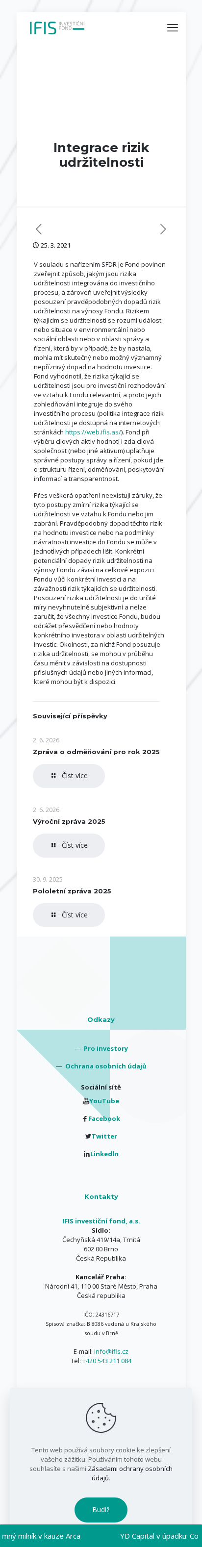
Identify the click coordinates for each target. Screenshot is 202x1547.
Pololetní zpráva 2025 (72, 891)
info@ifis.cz (111, 1351)
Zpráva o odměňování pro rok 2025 (96, 752)
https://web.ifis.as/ (93, 432)
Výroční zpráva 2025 (69, 821)
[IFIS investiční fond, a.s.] (57, 27)
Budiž (101, 1509)
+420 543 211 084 (106, 1360)
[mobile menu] (172, 27)
